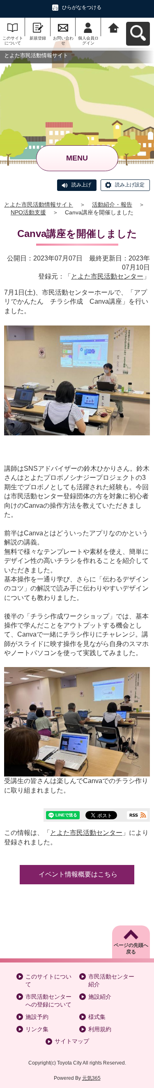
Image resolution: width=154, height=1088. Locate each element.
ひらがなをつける (81, 7)
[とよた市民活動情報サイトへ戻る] (113, 27)
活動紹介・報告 (112, 204)
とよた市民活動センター (107, 276)
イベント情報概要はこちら (78, 874)
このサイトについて (12, 40)
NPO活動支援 (28, 212)
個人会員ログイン (88, 40)
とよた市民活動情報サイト (38, 204)
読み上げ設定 (130, 185)
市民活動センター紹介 (111, 980)
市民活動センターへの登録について (48, 1000)
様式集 (97, 1017)
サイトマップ (72, 1041)
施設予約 (36, 1017)
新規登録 (38, 38)
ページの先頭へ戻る (131, 948)
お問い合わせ (63, 40)
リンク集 (36, 1029)
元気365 (91, 1078)
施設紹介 (99, 996)
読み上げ (81, 185)
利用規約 (99, 1029)
